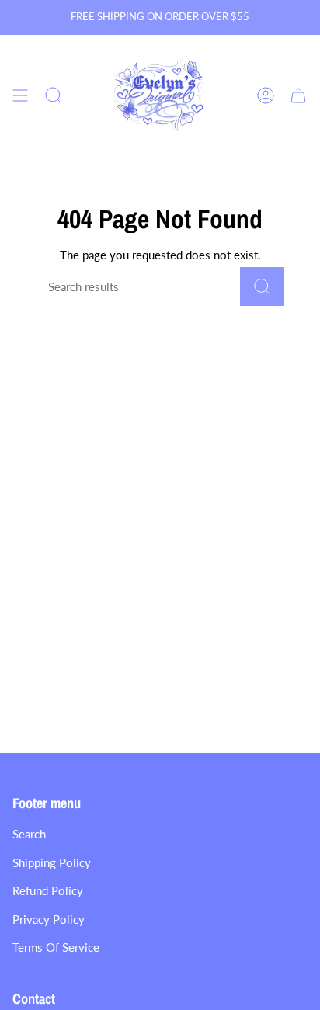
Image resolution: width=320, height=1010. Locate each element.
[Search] (262, 286)
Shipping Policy (51, 862)
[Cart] (298, 96)
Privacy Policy (48, 919)
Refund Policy (47, 890)
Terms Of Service (55, 947)
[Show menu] (20, 96)
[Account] (265, 96)
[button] (53, 96)
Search (29, 834)
